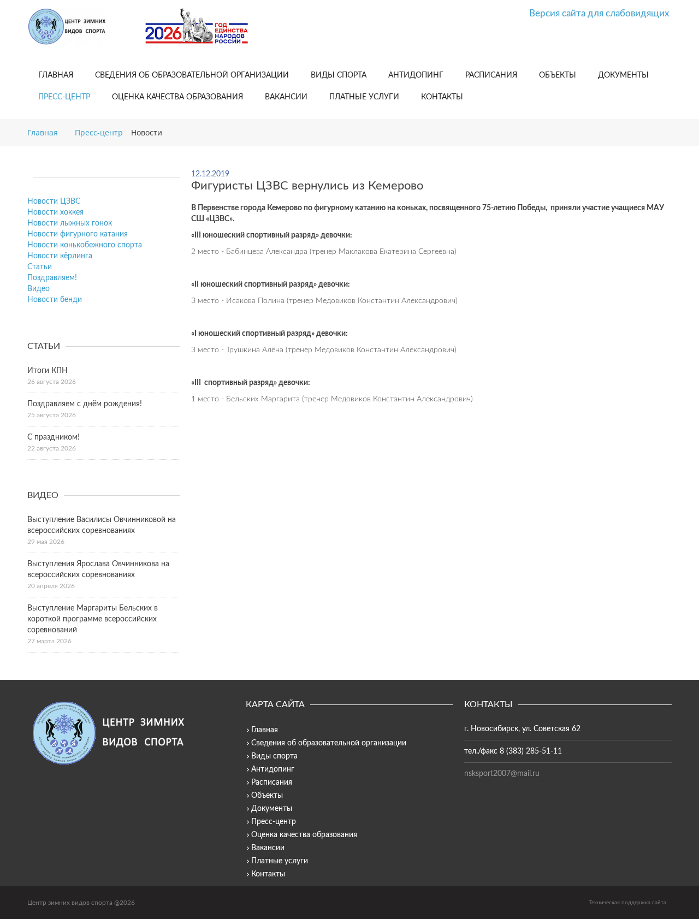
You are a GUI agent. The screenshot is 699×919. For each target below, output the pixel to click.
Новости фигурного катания (77, 234)
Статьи (39, 267)
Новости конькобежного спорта (84, 245)
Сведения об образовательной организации (192, 75)
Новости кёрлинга (59, 256)
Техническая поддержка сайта (627, 902)
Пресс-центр (64, 97)
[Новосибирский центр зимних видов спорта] (82, 27)
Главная (55, 75)
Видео (38, 289)
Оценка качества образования (177, 97)
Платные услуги (364, 97)
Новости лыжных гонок (69, 223)
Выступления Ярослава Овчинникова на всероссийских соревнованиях (98, 569)
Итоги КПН (47, 371)
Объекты (557, 75)
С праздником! (53, 437)
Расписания (491, 75)
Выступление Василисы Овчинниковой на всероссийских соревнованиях (101, 525)
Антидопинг (415, 75)
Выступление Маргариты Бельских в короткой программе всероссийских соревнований (92, 619)
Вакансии (286, 97)
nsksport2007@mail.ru (502, 774)
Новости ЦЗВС (53, 201)
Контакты (442, 97)
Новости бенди (54, 300)
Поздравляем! (52, 278)
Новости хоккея (55, 212)
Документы (623, 75)
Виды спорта (338, 75)
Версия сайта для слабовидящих (599, 13)
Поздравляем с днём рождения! (84, 404)
